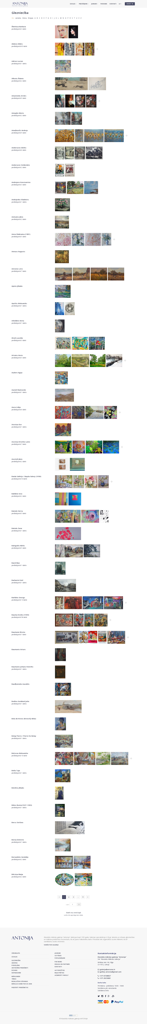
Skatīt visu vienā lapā (73, 913)
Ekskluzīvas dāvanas (20, 981)
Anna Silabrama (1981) (21, 234)
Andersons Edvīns (19, 148)
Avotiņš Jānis (17, 459)
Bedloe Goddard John (20, 701)
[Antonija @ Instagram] (102, 996)
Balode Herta (17, 511)
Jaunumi (94, 4)
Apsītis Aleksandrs (19, 303)
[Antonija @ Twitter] (99, 996)
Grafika (15, 963)
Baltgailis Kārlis (18, 546)
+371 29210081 (105, 978)
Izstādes (58, 956)
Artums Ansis (17, 355)
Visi (13, 18)
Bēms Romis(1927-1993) (22, 805)
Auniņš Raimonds (19, 390)
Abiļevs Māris (17, 44)
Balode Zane (17, 528)
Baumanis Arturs (19, 649)
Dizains (14, 970)
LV (120, 4)
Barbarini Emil (17, 580)
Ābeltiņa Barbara (19, 26)
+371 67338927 (105, 976)
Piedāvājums (83, 4)
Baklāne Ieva (17, 494)
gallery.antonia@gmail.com (110, 972)
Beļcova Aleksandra (20, 753)
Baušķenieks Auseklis (20, 684)
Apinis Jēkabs (17, 286)
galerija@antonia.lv (107, 969)
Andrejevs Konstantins (21, 182)
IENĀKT (129, 4)
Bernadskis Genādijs (20, 857)
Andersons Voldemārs (21, 165)
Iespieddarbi (16, 973)
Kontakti (113, 4)
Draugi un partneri (62, 964)
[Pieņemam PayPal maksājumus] (117, 1001)
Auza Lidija (16, 407)
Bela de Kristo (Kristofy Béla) (24, 719)
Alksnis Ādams (18, 78)
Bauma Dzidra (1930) (20, 615)
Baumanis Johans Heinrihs (22, 667)
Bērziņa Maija (17, 874)
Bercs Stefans (17, 822)
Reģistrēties (59, 973)
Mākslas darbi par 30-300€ (22, 984)
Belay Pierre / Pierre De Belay (24, 736)
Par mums (104, 4)
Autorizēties (60, 970)
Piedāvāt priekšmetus (20, 987)
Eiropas (30, 18)
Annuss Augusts (18, 251)
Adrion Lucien (17, 61)
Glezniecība (20, 13)
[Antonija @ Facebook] (105, 996)
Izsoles (73, 4)
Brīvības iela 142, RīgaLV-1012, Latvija (105, 963)
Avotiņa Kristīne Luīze (21, 442)
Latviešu (18, 18)
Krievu (24, 18)
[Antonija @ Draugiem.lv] (113, 996)
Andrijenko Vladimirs (20, 199)
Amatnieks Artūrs (19, 96)
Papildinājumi (60, 958)
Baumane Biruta (18, 632)
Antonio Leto (17, 269)
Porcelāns (16, 965)
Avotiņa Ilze (17, 424)
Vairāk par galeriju (51, 945)
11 (83, 897)
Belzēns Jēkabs (18, 788)
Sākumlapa (16, 953)
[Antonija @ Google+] (109, 996)
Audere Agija (17, 372)
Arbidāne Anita (18, 321)
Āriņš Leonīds (17, 338)
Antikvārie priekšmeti (20, 968)
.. (78, 897)
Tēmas (14, 979)
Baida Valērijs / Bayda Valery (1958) (26, 476)
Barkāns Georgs (18, 597)
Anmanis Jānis (17, 217)
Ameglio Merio (18, 113)
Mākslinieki (16, 976)
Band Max (16, 563)
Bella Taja (16, 770)
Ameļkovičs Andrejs (20, 130)
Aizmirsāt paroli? (62, 975)
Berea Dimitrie (18, 840)
